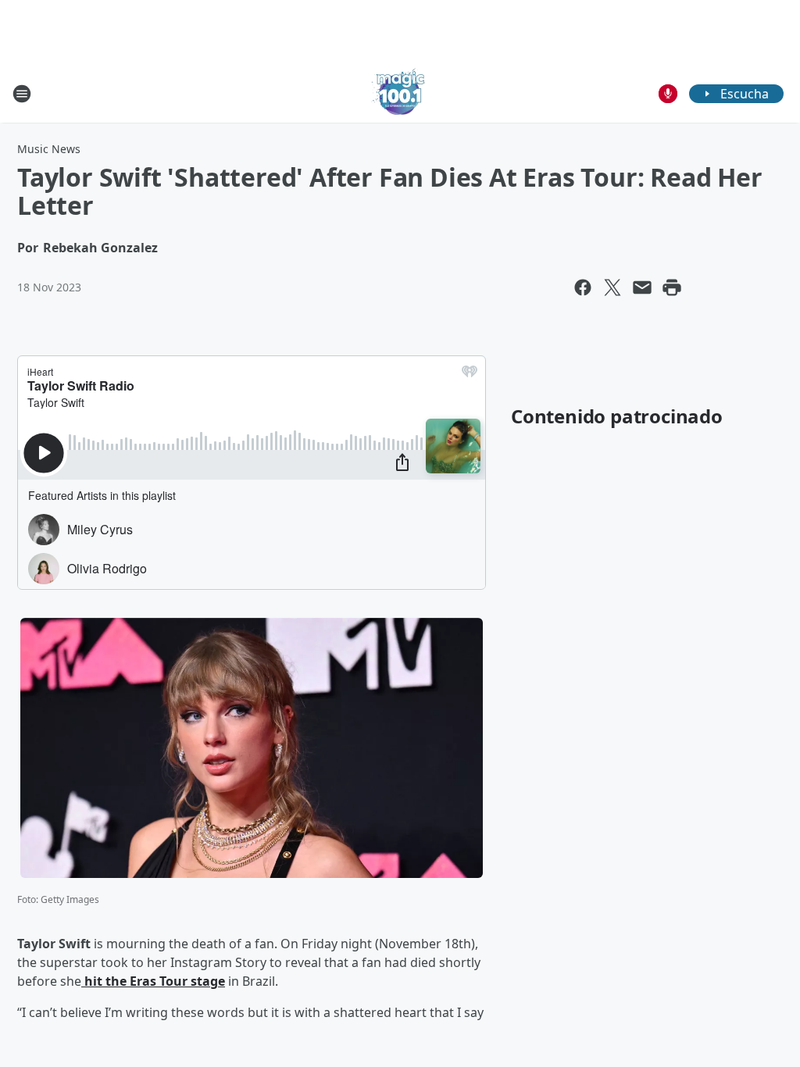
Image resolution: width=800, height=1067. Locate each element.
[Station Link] (400, 93)
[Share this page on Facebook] (583, 287)
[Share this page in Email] (642, 287)
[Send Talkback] (668, 93)
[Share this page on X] (612, 287)
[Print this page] (672, 287)
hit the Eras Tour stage (153, 981)
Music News (48, 148)
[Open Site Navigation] (21, 93)
